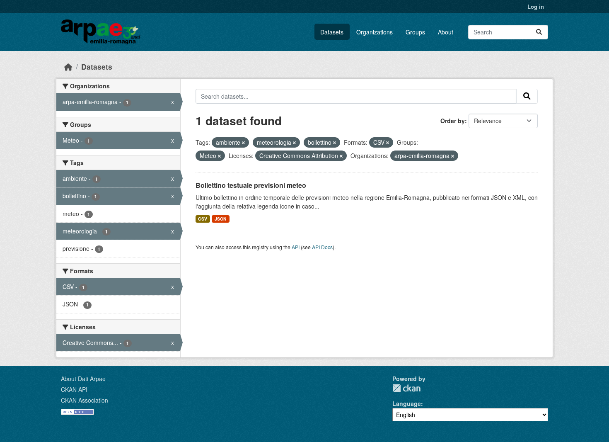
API (296, 246)
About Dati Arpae (83, 378)
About (445, 32)
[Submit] (539, 32)
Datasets (331, 32)
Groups (415, 32)
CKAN (406, 388)
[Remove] (243, 142)
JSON (221, 219)
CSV (202, 219)
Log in (535, 6)
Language (406, 403)
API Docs (322, 246)
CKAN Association (84, 400)
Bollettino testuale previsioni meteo (251, 185)
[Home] (68, 66)
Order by (452, 121)
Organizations (374, 32)
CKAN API (74, 389)
